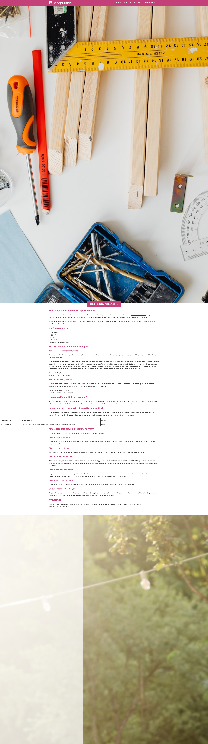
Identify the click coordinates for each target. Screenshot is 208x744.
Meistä (118, 2)
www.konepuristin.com (138, 315)
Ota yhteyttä (149, 2)
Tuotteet (137, 2)
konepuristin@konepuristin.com (136, 317)
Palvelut (127, 2)
